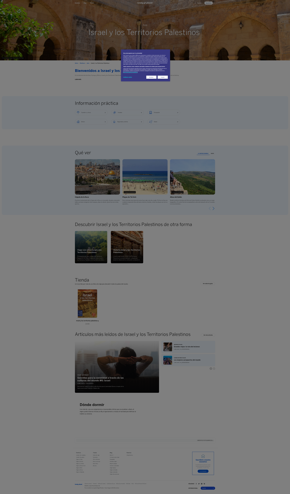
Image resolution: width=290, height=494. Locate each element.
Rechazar (151, 77)
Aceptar (163, 77)
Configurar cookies (127, 77)
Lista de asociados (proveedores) (130, 72)
